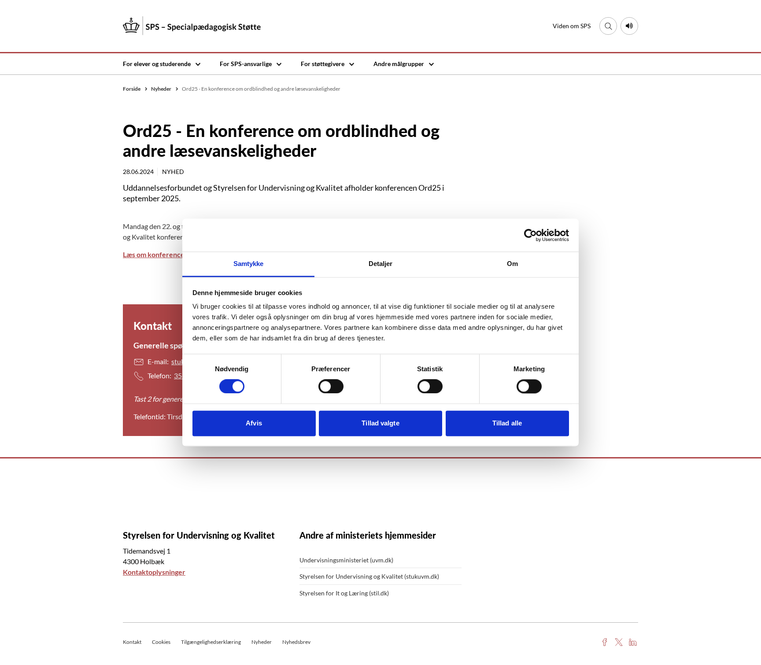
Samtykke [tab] (248, 263)
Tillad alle (507, 423)
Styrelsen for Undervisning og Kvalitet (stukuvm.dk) (369, 576)
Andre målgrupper (398, 63)
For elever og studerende (157, 63)
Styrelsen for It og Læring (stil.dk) (344, 593)
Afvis (254, 423)
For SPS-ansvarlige (246, 63)
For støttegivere (322, 63)
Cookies (161, 642)
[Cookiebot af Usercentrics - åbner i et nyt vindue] (530, 235)
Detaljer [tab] (381, 263)
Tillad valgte (380, 423)
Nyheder (261, 642)
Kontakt (132, 642)
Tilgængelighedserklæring (211, 642)
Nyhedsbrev (296, 642)
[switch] (331, 387)
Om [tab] (512, 263)
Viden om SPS (572, 26)
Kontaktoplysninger (154, 572)
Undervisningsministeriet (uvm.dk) (346, 560)
